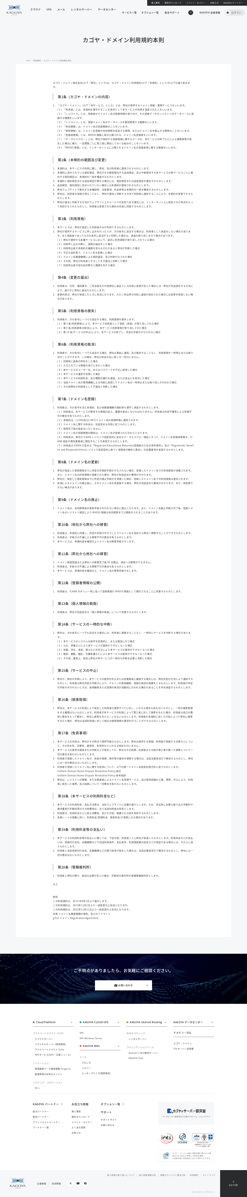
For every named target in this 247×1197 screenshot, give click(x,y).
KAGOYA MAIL (91, 1046)
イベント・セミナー (195, 2)
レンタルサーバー (138, 1038)
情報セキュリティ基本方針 (173, 1175)
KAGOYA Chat (136, 1058)
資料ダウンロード (173, 2)
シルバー (86, 1067)
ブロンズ (86, 1062)
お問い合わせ (125, 985)
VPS (82, 1032)
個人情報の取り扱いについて (121, 1175)
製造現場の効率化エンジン (48, 1074)
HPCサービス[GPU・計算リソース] (53, 1054)
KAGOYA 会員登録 (210, 12)
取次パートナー (41, 1111)
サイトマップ (209, 1175)
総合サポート (172, 12)
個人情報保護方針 (147, 1175)
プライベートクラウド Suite (49, 1049)
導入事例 (155, 2)
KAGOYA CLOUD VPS (96, 1022)
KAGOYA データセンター (188, 1022)
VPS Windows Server (91, 1038)
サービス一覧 (129, 12)
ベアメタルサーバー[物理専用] (50, 1044)
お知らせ (214, 2)
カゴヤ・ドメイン (182, 1043)
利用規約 (194, 1175)
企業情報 (41, 1183)
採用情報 (56, 1183)
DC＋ (37, 1088)
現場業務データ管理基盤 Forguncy (53, 1068)
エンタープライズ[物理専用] (96, 1073)
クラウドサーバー (44, 1038)
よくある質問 (78, 1127)
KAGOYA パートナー (233, 2)
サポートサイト (109, 1119)
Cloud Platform (46, 1022)
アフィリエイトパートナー (46, 1122)
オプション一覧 (150, 12)
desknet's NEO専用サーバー (143, 1052)
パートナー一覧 (41, 1127)
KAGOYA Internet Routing (146, 1022)
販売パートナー (41, 1116)
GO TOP (233, 1185)
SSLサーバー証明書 (183, 1048)
